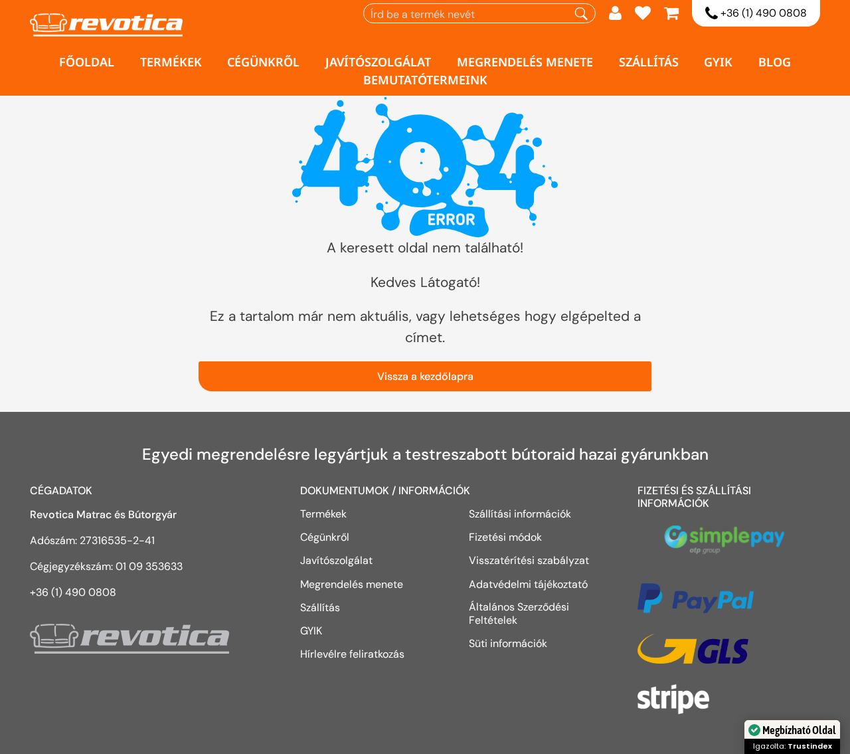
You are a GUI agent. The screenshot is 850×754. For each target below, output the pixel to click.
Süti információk (508, 643)
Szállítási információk (520, 513)
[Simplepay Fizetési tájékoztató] (729, 546)
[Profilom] (615, 15)
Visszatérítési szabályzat (529, 560)
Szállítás (649, 62)
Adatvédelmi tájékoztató (529, 584)
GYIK (718, 62)
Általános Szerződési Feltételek (519, 613)
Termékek (171, 62)
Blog (774, 62)
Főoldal (86, 62)
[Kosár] (671, 15)
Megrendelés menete (525, 62)
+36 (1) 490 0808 (762, 13)
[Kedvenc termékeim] (643, 15)
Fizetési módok (505, 536)
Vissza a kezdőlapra (425, 376)
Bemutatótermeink (425, 80)
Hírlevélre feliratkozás (352, 653)
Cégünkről (263, 62)
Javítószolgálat (378, 62)
